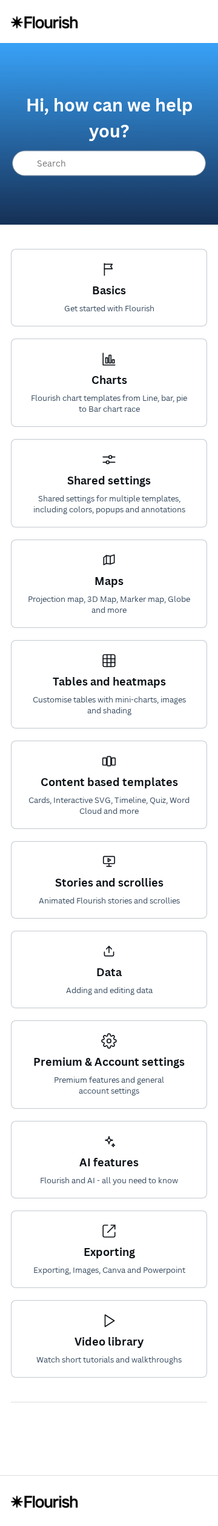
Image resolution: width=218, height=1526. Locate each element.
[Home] (44, 21)
